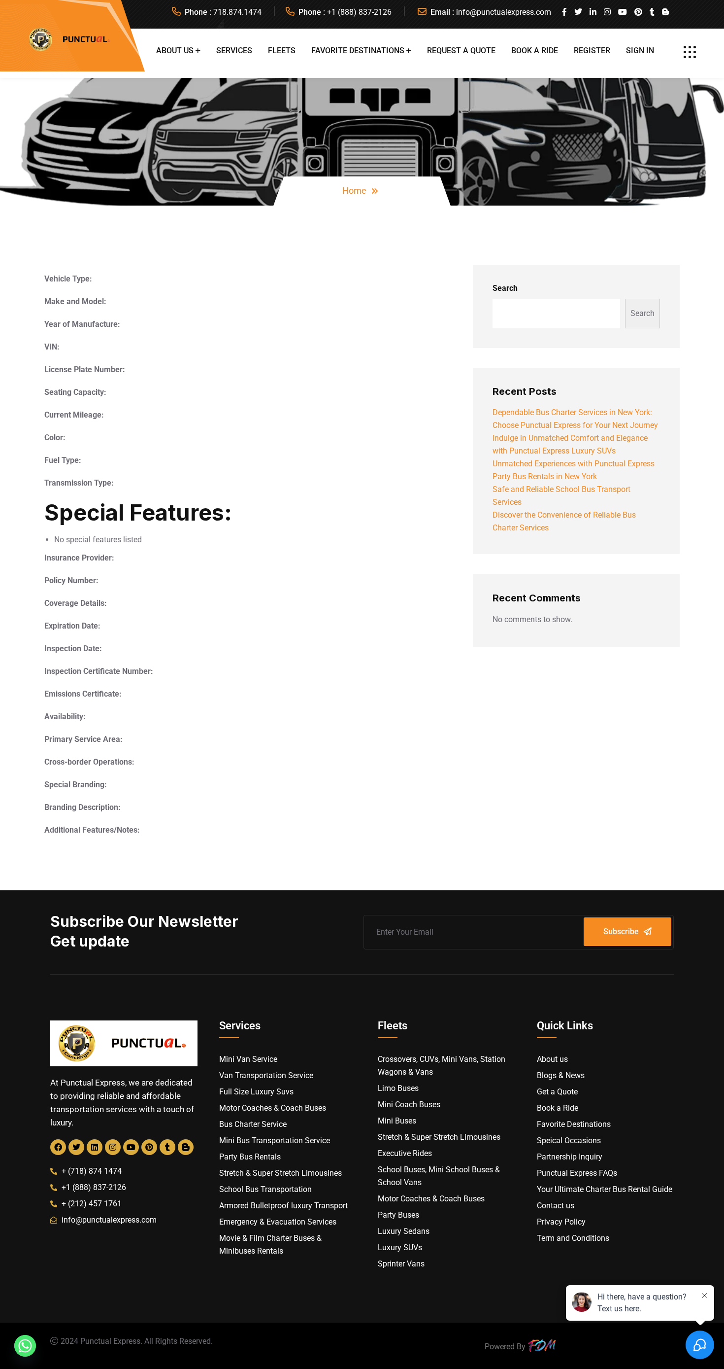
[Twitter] (76, 1147)
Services (234, 50)
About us (175, 50)
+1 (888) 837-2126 (359, 12)
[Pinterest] (149, 1147)
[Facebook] (58, 1147)
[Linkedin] (94, 1147)
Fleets (282, 50)
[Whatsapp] (25, 1346)
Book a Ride (534, 50)
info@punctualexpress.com (503, 12)
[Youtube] (131, 1147)
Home (354, 190)
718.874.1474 (237, 12)
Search (505, 288)
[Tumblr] (167, 1147)
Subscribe (621, 931)
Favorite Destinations (357, 50)
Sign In (640, 50)
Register (592, 50)
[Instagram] (113, 1147)
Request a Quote (461, 50)
